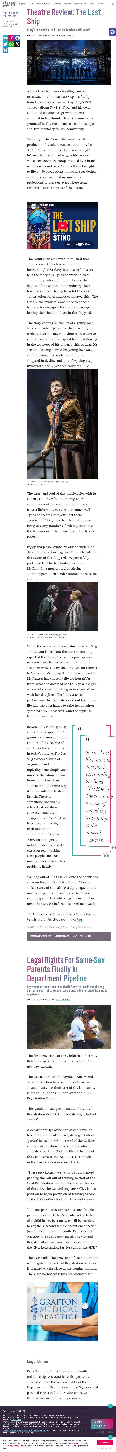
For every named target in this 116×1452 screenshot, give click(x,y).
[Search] (113, 4)
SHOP (86, 4)
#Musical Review (62, 1023)
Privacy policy (13, 1446)
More (92, 4)
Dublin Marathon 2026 (44, 4)
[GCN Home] (9, 4)
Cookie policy (78, 1443)
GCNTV (32, 4)
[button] (112, 32)
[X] (17, 44)
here (80, 1006)
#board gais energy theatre (41, 1023)
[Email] (5, 38)
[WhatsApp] (11, 44)
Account (100, 4)
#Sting (74, 1023)
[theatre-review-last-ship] (69, 62)
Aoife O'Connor (66, 35)
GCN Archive (57, 4)
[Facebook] (17, 38)
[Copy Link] (11, 38)
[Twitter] (5, 44)
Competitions (78, 4)
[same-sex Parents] (69, 1114)
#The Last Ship (85, 1023)
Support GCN (67, 4)
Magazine (22, 4)
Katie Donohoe (63, 1087)
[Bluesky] (5, 50)
